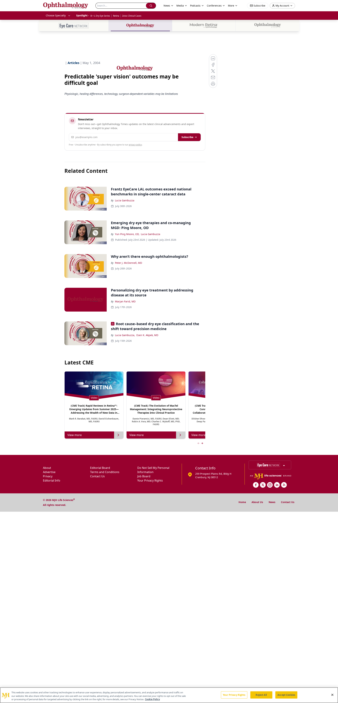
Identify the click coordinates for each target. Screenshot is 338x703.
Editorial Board (100, 468)
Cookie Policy (152, 699)
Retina (116, 15)
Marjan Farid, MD (125, 301)
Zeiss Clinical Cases (131, 15)
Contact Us (97, 476)
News (272, 502)
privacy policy (135, 144)
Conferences (214, 5)
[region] (169, 695)
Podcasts (195, 5)
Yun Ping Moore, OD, (127, 234)
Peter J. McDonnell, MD (128, 262)
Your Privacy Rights (150, 480)
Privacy (47, 476)
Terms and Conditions (104, 472)
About (47, 468)
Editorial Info (51, 480)
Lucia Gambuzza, (125, 335)
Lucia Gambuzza (124, 200)
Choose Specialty (56, 15)
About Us (257, 502)
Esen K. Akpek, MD (147, 335)
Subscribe (187, 137)
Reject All (261, 694)
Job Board (143, 476)
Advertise (49, 472)
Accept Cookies (286, 694)
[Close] (332, 695)
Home (242, 502)
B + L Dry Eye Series (100, 15)
